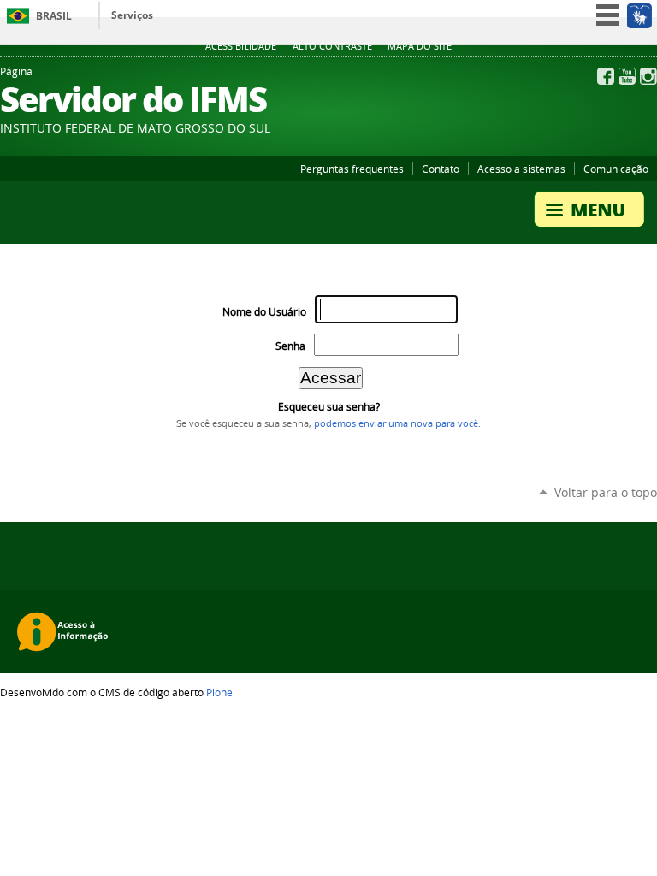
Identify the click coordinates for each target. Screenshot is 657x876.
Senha (290, 346)
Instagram (648, 76)
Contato (440, 168)
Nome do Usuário (264, 312)
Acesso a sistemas (521, 168)
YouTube (627, 76)
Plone (219, 692)
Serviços (132, 15)
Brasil (54, 16)
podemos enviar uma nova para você (396, 423)
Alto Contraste (332, 46)
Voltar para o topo (605, 492)
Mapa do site (420, 46)
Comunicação (615, 168)
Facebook (605, 76)
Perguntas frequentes (352, 168)
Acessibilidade (240, 46)
